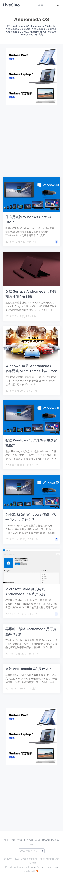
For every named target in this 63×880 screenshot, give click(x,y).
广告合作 (28, 839)
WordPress (37, 867)
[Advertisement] (31, 136)
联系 (13, 839)
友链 (37, 839)
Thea (55, 867)
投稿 (19, 839)
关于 (6, 839)
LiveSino (11, 5)
